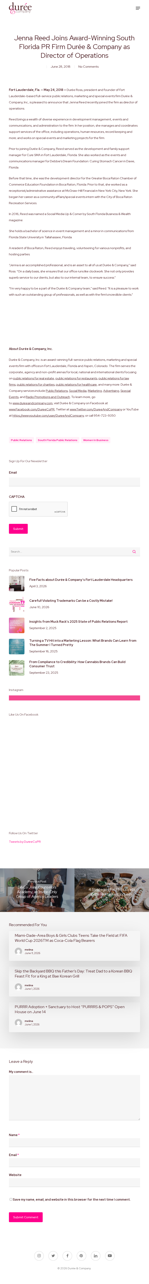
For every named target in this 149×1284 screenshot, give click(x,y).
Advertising (111, 391)
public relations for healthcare (76, 385)
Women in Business (95, 440)
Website (15, 1175)
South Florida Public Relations (57, 440)
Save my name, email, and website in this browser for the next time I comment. (72, 1200)
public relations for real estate (33, 378)
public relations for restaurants (76, 378)
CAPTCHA (16, 497)
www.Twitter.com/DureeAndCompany (96, 409)
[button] (138, 8)
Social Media (78, 391)
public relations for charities (36, 385)
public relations (21, 440)
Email (13, 473)
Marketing (95, 391)
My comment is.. (21, 1072)
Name (14, 1135)
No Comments (88, 67)
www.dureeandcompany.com (33, 403)
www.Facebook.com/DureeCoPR (32, 409)
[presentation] (38, 509)
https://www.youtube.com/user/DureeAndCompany (48, 416)
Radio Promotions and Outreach (48, 397)
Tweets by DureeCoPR (25, 842)
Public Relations (57, 391)
